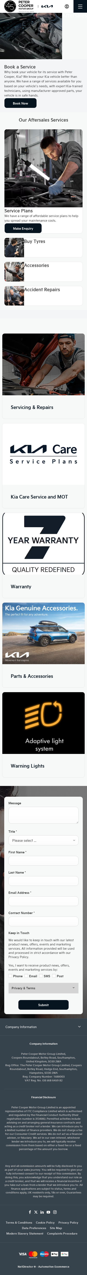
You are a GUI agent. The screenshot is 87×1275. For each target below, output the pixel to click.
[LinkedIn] (42, 1212)
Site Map (56, 1228)
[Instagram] (54, 1212)
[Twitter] (35, 1212)
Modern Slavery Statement (24, 1233)
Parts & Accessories (32, 676)
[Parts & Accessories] (43, 633)
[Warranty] (43, 544)
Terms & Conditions (19, 1222)
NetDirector (26, 1266)
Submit (43, 1005)
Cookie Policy (45, 1222)
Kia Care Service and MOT (39, 496)
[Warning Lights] (43, 723)
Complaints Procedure (62, 1233)
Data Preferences (34, 1228)
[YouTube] (48, 1212)
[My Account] (67, 6)
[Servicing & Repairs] (43, 364)
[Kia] (47, 6)
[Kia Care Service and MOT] (43, 454)
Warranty (21, 586)
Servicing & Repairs (32, 407)
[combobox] (43, 840)
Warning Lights (27, 766)
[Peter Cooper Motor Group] (19, 6)
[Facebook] (30, 1212)
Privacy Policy (68, 1222)
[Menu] (80, 6)
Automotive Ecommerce (53, 1266)
